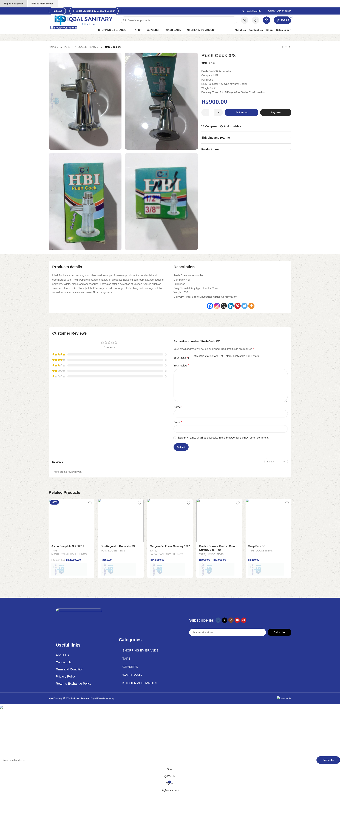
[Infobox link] (251, 11)
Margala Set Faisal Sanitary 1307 (170, 546)
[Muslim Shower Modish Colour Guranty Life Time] (219, 520)
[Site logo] (83, 19)
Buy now (275, 112)
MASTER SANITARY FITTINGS (69, 554)
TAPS (67, 46)
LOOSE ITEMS (87, 46)
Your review (181, 365)
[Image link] (79, 621)
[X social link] (224, 620)
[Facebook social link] (218, 620)
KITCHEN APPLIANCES (139, 683)
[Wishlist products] (255, 20)
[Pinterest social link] (243, 620)
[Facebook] (210, 306)
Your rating (181, 357)
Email (178, 422)
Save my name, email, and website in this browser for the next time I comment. (223, 437)
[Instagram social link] (231, 620)
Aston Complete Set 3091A (67, 546)
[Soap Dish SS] (268, 520)
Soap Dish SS (256, 546)
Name (178, 406)
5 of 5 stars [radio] (252, 355)
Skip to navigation (14, 3)
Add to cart (242, 112)
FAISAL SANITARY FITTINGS (166, 554)
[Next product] (289, 47)
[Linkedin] (231, 306)
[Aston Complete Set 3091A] (71, 520)
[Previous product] (282, 47)
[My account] (266, 20)
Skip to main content (42, 3)
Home (52, 46)
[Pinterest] (237, 306)
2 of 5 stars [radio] (211, 355)
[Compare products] (244, 20)
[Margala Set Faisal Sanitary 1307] (170, 520)
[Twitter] (244, 306)
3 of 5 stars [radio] (225, 355)
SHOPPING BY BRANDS (140, 650)
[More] (251, 306)
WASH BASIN (132, 675)
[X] (224, 306)
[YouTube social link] (237, 620)
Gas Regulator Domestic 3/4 (118, 546)
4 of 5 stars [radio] (238, 355)
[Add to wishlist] (90, 503)
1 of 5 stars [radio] (197, 355)
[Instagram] (217, 306)
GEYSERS (130, 666)
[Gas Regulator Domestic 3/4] (121, 520)
